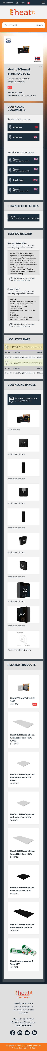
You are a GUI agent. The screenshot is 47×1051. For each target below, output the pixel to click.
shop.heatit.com (24, 1025)
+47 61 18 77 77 (26, 1019)
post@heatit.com (27, 1022)
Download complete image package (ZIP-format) (26, 399)
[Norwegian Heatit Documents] (28, 2)
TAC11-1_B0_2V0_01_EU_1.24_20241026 (24, 218)
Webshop (9, 3)
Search (40, 25)
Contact (21, 3)
